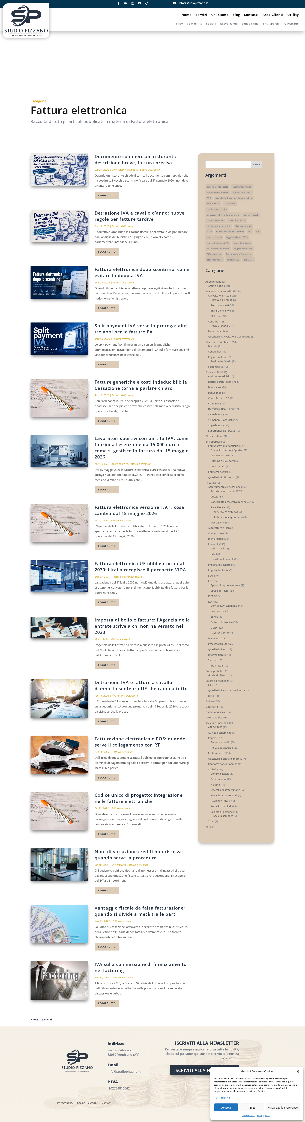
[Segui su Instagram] (132, 3)
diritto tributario (243, 226)
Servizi (201, 15)
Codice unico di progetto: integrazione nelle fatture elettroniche (139, 798)
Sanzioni (213, 660)
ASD (209, 198)
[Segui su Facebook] (118, 3)
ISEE (210, 684)
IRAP (211, 575)
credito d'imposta (215, 220)
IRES (210, 581)
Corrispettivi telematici (124, 169)
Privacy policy (263, 1115)
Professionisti (216, 753)
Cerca (256, 164)
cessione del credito (217, 209)
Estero (138, 576)
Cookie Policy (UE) (87, 1103)
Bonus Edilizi (213, 203)
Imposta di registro (219, 564)
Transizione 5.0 (220, 310)
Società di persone (222, 811)
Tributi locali (215, 665)
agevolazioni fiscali (242, 192)
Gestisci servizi (223, 1097)
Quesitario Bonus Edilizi (222, 409)
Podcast (210, 701)
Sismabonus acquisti (220, 420)
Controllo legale (220, 773)
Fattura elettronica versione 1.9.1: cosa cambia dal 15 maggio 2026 (139, 510)
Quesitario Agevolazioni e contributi (229, 336)
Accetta (226, 1107)
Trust (211, 821)
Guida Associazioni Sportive (230, 231)
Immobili (213, 544)
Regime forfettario (243, 248)
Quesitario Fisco (217, 649)
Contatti (251, 15)
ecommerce (218, 611)
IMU (213, 553)
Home (186, 15)
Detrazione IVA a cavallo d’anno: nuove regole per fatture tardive (139, 216)
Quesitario (291, 23)
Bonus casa (215, 387)
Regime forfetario (221, 361)
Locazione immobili (222, 559)
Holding (215, 784)
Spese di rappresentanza (225, 585)
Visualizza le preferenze (283, 1107)
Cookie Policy (248, 1115)
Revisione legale (220, 801)
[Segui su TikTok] (146, 3)
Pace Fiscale (218, 507)
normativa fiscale (242, 242)
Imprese (213, 738)
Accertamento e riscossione (224, 487)
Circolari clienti (214, 436)
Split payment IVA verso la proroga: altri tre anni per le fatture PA (141, 328)
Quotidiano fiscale (216, 712)
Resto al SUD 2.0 (220, 325)
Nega (252, 1107)
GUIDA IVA (217, 627)
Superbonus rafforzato (221, 430)
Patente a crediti (220, 742)
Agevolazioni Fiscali (219, 295)
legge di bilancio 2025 (237, 237)
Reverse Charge (220, 633)
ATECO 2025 (215, 727)
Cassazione (229, 203)
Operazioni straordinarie (225, 790)
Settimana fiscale (215, 717)
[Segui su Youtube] (139, 3)
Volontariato (218, 466)
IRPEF (211, 596)
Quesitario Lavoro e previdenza (226, 690)
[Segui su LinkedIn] (125, 3)
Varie (208, 826)
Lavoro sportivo (119, 464)
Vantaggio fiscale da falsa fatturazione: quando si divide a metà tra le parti (140, 911)
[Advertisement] (152, 67)
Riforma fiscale (214, 254)
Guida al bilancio (218, 675)
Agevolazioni (229, 23)
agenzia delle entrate (217, 192)
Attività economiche (219, 732)
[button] (298, 1071)
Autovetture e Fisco (219, 527)
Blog (236, 15)
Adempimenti (213, 281)
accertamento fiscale (217, 186)
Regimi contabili (217, 357)
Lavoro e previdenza (217, 680)
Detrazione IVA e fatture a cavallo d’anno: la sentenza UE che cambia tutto (141, 685)
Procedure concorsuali (224, 795)
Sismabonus (215, 414)
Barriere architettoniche (222, 381)
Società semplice (223, 816)
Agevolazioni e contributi (220, 291)
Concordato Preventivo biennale (223, 214)
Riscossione (218, 522)
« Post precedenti (41, 1019)
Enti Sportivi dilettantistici (223, 446)
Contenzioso (215, 533)
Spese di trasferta (221, 590)
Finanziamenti (216, 331)
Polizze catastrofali (222, 747)
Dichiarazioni (216, 538)
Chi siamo (220, 15)
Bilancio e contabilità (217, 342)
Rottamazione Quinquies (238, 254)
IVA (113, 695)
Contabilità (194, 23)
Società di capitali (221, 806)
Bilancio (212, 346)
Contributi (214, 321)
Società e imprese (215, 723)
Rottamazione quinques (227, 517)
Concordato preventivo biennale (230, 502)
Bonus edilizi (250, 23)
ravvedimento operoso (218, 248)
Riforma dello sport (222, 461)
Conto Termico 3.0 (218, 398)
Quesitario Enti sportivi (221, 477)
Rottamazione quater (225, 511)
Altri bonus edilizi (218, 376)
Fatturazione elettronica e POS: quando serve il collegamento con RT (140, 742)
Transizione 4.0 (220, 305)
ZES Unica (216, 316)
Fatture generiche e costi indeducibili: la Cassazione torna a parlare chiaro (141, 385)
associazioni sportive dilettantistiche (234, 198)
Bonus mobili (216, 392)
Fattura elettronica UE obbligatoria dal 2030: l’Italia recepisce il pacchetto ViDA (140, 566)
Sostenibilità (215, 366)
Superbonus (233, 259)
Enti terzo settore (218, 471)
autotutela (217, 496)
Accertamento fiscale (223, 491)
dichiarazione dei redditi (219, 226)
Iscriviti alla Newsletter (204, 1070)
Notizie (209, 695)
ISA (250, 231)
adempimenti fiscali (242, 186)
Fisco (179, 23)
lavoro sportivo (214, 237)
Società (211, 23)
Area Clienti (272, 15)
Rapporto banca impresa (222, 764)
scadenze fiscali (215, 259)
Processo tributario (219, 644)
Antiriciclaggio (216, 286)
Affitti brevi (217, 548)
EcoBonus (214, 403)
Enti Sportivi (271, 23)
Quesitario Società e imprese (225, 758)
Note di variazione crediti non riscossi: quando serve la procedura (139, 854)
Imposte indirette (218, 570)
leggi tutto (107, 195)
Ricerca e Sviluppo (221, 299)
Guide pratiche (214, 671)
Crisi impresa (118, 864)
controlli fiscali (251, 214)
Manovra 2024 (216, 638)
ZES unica (249, 259)
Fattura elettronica (149, 169)
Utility (293, 15)
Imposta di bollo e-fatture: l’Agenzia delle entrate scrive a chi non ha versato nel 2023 (142, 626)
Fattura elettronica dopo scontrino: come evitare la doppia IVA (142, 272)
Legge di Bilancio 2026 (218, 242)
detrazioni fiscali (237, 220)
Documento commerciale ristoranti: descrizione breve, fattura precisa (135, 159)
